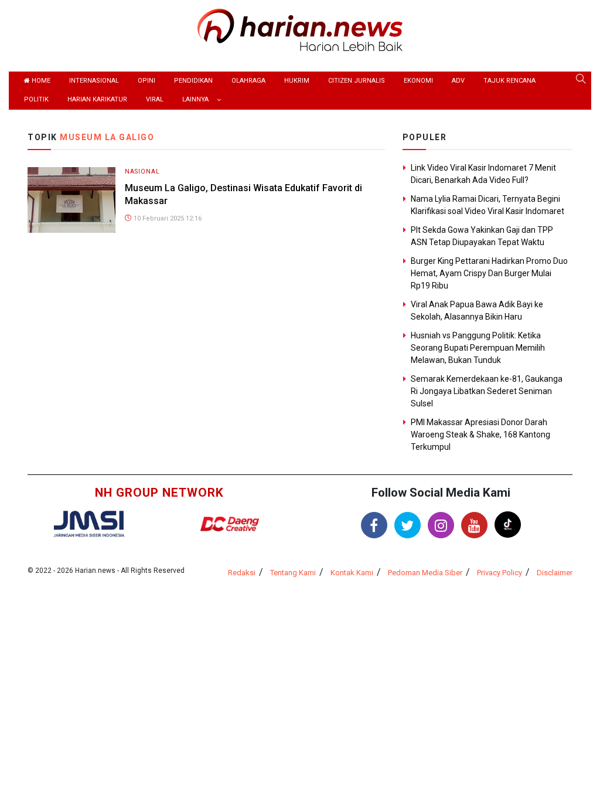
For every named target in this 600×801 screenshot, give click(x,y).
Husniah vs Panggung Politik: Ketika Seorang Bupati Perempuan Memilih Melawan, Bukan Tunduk (478, 348)
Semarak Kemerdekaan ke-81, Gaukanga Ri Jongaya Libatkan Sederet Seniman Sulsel (486, 391)
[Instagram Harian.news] (441, 525)
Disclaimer (554, 572)
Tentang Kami (293, 572)
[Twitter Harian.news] (407, 525)
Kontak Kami (351, 572)
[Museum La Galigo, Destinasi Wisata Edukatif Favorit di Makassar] (71, 199)
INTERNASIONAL (94, 80)
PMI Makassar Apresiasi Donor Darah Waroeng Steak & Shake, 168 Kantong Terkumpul (480, 435)
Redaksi (241, 572)
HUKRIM (296, 80)
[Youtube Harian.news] (474, 525)
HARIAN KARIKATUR (97, 99)
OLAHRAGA (248, 80)
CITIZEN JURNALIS (356, 80)
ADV (458, 80)
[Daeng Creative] (229, 524)
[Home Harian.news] (300, 29)
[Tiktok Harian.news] (508, 524)
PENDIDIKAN (193, 80)
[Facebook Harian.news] (374, 525)
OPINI (146, 80)
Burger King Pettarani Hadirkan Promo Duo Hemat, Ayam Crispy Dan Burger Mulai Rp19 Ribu (489, 273)
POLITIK (36, 99)
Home (40, 80)
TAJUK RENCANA (509, 80)
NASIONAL (142, 171)
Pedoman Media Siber (425, 572)
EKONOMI (418, 80)
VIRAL (154, 99)
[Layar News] (89, 522)
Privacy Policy (499, 572)
